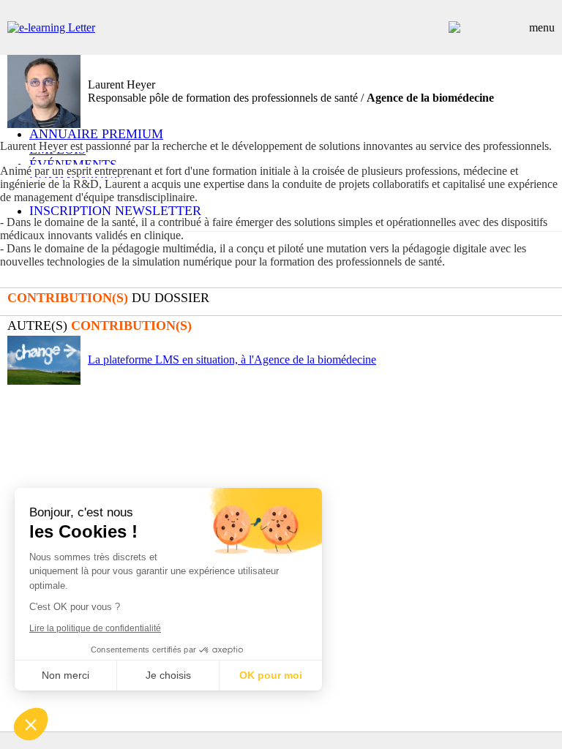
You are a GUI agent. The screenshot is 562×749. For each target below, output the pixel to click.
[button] (30, 724)
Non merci (65, 675)
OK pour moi (270, 675)
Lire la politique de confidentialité (95, 628)
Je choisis (168, 675)
